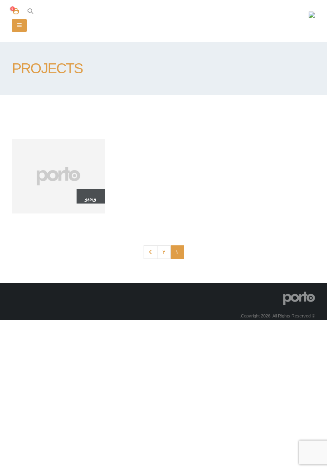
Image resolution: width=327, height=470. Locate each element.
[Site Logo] (289, 21)
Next (151, 252)
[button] (30, 11)
